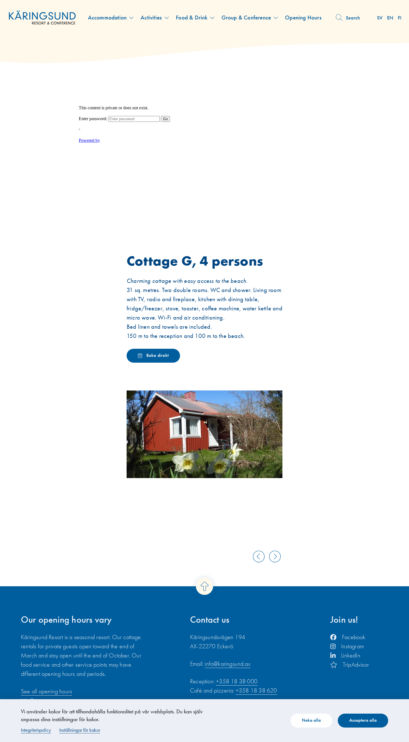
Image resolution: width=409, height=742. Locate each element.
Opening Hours (303, 17)
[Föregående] (258, 556)
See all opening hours (46, 691)
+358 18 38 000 (236, 681)
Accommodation (107, 17)
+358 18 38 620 (256, 690)
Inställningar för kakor (79, 730)
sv (380, 17)
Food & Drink (191, 17)
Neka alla (311, 720)
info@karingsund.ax (227, 664)
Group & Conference (246, 17)
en (390, 17)
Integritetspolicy (36, 730)
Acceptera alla (363, 720)
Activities (151, 17)
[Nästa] (274, 556)
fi (399, 17)
